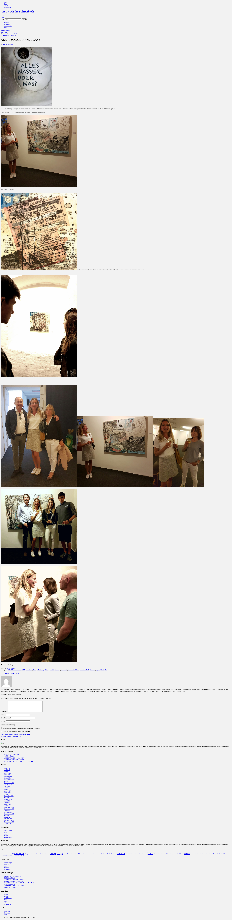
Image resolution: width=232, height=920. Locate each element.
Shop (5, 4)
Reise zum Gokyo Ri (10, 887)
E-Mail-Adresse (6, 718)
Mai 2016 (7, 771)
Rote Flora (197, 853)
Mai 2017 (7, 768)
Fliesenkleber (81, 854)
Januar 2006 (7, 823)
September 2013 (9, 809)
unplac (98, 670)
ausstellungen (8, 26)
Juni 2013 (7, 810)
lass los (161, 853)
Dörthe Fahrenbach (8, 44)
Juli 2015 (7, 786)
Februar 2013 (8, 812)
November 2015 (9, 779)
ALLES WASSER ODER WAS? (15, 734)
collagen (60, 853)
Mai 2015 (7, 789)
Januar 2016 (7, 778)
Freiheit (40, 670)
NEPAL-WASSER (10, 884)
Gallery (47, 670)
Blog (5, 2)
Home (6, 894)
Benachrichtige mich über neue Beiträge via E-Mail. (18, 731)
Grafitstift (101, 854)
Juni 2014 (7, 802)
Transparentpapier (5, 855)
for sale (6, 832)
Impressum (7, 7)
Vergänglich (104, 670)
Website (3, 721)
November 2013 (9, 807)
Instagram (7, 913)
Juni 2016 (7, 770)
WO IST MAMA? (11, 736)
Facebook (7, 911)
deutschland (67, 854)
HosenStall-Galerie (73, 670)
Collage (35, 670)
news (5, 27)
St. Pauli (211, 853)
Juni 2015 (7, 788)
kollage (142, 853)
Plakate (187, 854)
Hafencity (115, 853)
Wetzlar (23, 855)
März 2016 (7, 775)
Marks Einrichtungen (168, 854)
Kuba (145, 854)
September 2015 (9, 783)
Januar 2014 (7, 805)
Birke (32, 853)
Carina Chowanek (46, 853)
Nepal (181, 854)
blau (41, 854)
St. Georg (207, 853)
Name (3, 714)
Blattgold (36, 854)
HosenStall (64, 670)
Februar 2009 (8, 818)
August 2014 (8, 799)
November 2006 (9, 822)
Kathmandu (133, 853)
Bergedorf (28, 854)
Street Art (92, 670)
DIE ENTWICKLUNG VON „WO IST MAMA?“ (19, 761)
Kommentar (4, 711)
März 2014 (7, 804)
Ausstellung (29, 670)
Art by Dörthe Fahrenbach (17, 11)
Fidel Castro (75, 853)
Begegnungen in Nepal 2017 (12, 755)
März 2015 (7, 792)
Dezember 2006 (9, 820)
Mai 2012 (7, 817)
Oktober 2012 (8, 815)
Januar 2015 (7, 794)
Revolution (192, 853)
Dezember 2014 (9, 796)
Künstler (156, 854)
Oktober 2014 (8, 797)
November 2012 (9, 814)
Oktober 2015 (8, 781)
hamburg (57, 670)
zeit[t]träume (8, 24)
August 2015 (8, 784)
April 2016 (7, 773)
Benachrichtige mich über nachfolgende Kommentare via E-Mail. (21, 728)
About (6, 5)
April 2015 (7, 791)
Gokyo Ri (96, 853)
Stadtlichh (86, 670)
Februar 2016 (8, 776)
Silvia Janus (202, 853)
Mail (5, 914)
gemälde (52, 670)
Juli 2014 (7, 801)
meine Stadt (177, 854)
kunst (81, 670)
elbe (72, 853)
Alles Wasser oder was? (14, 670)
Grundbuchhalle (109, 854)
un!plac (6, 22)
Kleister (139, 854)
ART (23, 670)
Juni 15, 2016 (15, 34)
